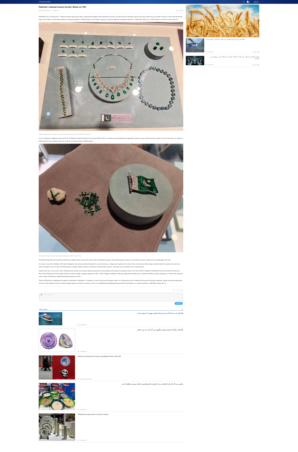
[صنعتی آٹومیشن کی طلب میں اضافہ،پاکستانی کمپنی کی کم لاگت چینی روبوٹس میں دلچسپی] (195, 61)
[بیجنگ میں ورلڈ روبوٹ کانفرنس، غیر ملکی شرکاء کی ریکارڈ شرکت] (195, 45)
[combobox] (232, 2)
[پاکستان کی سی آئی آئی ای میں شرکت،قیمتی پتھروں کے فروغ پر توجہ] (57, 319)
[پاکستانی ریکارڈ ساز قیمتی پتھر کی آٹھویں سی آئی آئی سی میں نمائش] (57, 340)
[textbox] (232, 2)
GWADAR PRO (45, 2)
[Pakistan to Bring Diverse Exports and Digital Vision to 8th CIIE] (57, 367)
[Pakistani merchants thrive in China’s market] (57, 427)
